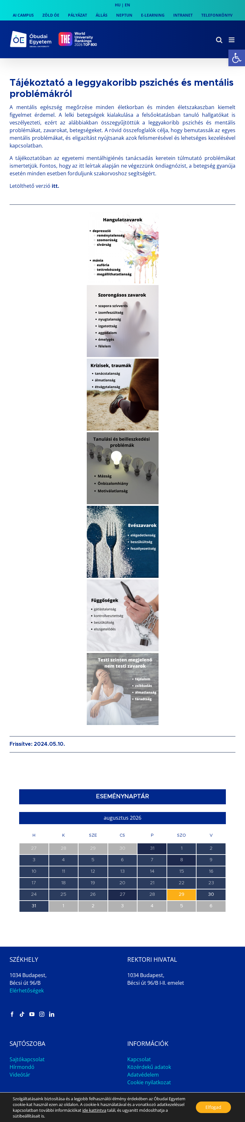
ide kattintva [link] (94, 1110)
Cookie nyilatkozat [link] (149, 1082)
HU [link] (118, 5)
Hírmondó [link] (22, 1066)
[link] (236, 58)
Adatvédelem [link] (143, 1074)
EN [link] (127, 5)
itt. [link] (55, 185)
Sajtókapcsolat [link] (27, 1059)
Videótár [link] (20, 1074)
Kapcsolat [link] (139, 1059)
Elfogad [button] (213, 1107)
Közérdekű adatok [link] (149, 1066)
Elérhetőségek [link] (27, 990)
